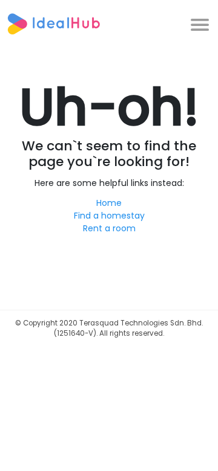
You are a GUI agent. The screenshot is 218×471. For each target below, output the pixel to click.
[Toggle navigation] (199, 23)
